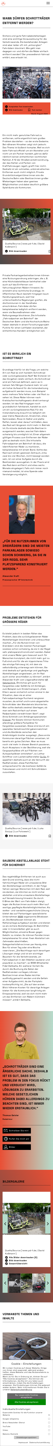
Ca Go (43, 756)
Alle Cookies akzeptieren (26, 1402)
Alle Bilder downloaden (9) (23, 1257)
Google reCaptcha (11, 1419)
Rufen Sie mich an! (19, 1138)
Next (47, 1223)
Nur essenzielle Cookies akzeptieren (26, 1396)
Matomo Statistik (10, 1434)
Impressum (23, 1442)
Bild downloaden (16, 110)
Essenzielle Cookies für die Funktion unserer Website (23, 1413)
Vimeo (5, 1430)
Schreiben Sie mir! (18, 1130)
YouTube (6, 1426)
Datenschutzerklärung (21, 1389)
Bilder (12, 1147)
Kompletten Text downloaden (21, 107)
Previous (5, 1223)
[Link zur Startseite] (3, 3)
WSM (20, 916)
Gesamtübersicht (18, 1263)
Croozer (7, 719)
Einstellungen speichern (26, 1437)
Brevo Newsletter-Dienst (14, 1422)
